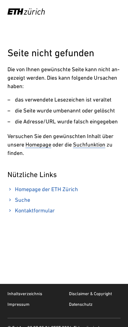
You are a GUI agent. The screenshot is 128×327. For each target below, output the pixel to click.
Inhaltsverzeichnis (24, 293)
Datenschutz (81, 304)
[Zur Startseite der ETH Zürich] (26, 11)
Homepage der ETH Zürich (46, 189)
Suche (22, 199)
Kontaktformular (35, 210)
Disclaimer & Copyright (90, 293)
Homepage (38, 144)
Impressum (18, 304)
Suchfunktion (89, 144)
